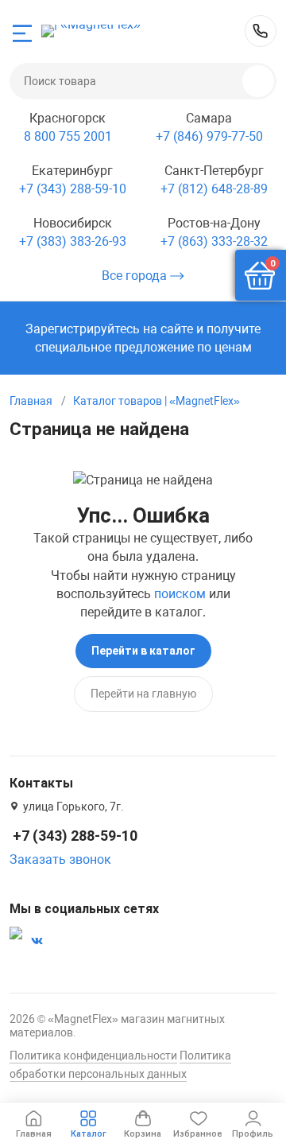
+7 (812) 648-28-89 (214, 188)
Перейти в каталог (143, 650)
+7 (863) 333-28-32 (214, 241)
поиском (180, 593)
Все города (136, 275)
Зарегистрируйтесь (82, 328)
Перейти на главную (143, 693)
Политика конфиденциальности (93, 1055)
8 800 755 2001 (68, 136)
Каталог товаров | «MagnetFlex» (156, 401)
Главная (31, 401)
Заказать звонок (60, 859)
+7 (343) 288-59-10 (260, 31)
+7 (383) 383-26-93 (72, 241)
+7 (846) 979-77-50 (209, 136)
